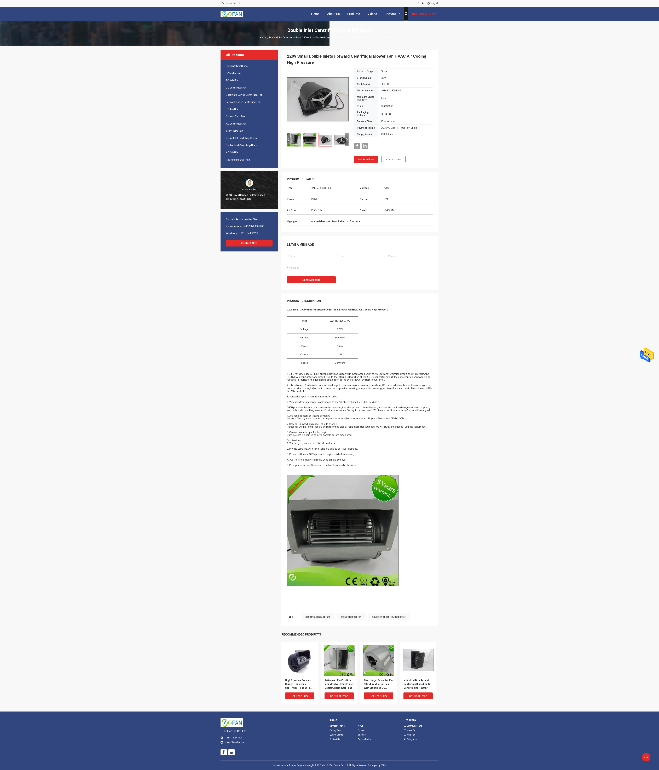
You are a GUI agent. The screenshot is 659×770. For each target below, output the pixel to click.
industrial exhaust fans (318, 616)
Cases (361, 730)
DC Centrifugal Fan (236, 87)
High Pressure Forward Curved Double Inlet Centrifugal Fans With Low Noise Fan (298, 684)
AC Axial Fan (232, 152)
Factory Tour (335, 730)
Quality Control (337, 735)
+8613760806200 (248, 233)
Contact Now (249, 243)
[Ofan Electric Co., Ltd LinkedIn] (423, 3)
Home (263, 37)
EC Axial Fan (232, 80)
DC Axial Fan (232, 109)
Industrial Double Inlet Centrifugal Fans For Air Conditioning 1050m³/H (417, 684)
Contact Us (335, 739)
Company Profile (337, 726)
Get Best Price (366, 159)
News (360, 726)
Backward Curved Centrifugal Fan (244, 94)
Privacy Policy (364, 739)
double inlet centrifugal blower (389, 616)
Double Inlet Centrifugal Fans (285, 37)
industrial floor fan (351, 616)
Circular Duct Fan (235, 116)
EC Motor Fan (233, 73)
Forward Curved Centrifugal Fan (243, 102)
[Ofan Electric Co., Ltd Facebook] (418, 3)
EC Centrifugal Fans (237, 66)
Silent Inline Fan (234, 131)
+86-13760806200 (254, 226)
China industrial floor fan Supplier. (289, 765)
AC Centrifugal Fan (236, 123)
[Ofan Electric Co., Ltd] (232, 13)
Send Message (311, 279)
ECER (383, 765)
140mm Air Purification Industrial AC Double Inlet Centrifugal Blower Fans (339, 684)
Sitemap (362, 735)
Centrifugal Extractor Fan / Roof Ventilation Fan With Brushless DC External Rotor (378, 684)
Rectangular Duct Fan (238, 159)
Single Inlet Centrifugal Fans (241, 138)
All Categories (410, 739)
